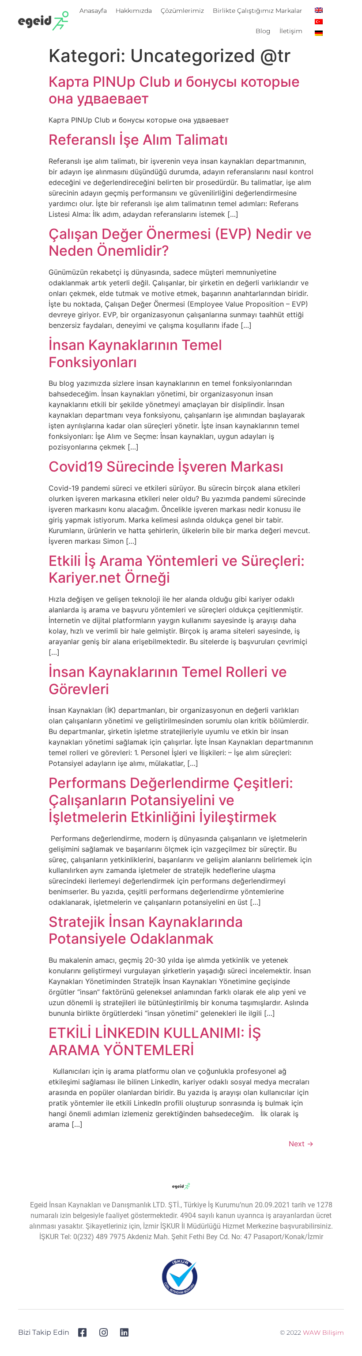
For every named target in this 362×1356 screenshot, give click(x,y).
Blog (263, 31)
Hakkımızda (134, 11)
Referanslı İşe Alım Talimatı (138, 139)
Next (301, 1143)
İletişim (290, 31)
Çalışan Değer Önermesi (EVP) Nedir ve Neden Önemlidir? (180, 242)
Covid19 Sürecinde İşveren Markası (166, 466)
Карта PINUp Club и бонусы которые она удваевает (174, 90)
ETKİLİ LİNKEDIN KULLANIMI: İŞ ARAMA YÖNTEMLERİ (155, 1041)
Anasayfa (93, 11)
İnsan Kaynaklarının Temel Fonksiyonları (135, 353)
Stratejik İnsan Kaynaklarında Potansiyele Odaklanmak (146, 930)
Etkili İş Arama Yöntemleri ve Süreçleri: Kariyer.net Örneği (177, 569)
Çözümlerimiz (182, 11)
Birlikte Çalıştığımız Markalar (257, 11)
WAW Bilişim (323, 1333)
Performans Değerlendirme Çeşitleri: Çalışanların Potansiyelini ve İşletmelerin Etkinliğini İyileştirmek (171, 800)
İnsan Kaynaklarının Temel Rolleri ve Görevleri (168, 680)
